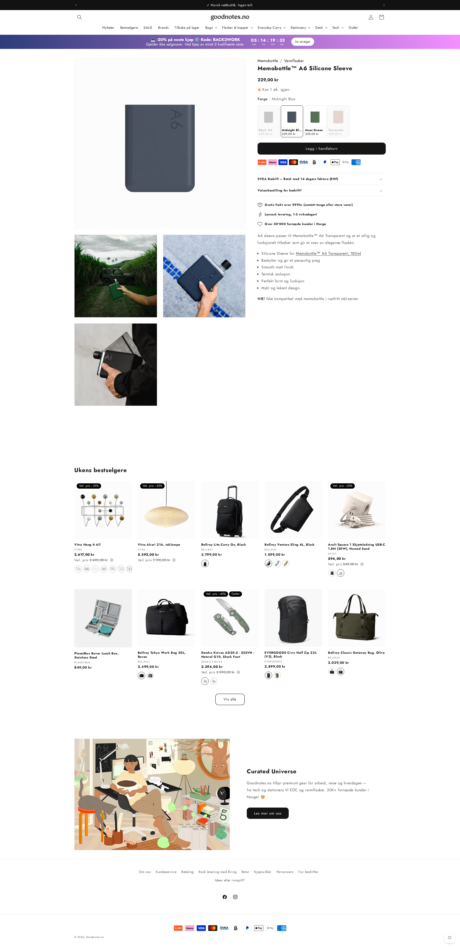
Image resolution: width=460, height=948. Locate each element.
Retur (245, 871)
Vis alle (230, 699)
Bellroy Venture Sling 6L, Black (289, 545)
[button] (79, 17)
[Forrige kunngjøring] (76, 5)
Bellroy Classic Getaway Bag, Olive (356, 653)
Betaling (187, 871)
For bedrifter (308, 871)
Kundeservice (166, 871)
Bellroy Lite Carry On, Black (223, 545)
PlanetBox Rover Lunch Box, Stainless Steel (96, 656)
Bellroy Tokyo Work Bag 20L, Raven (162, 655)
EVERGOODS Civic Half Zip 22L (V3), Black (290, 655)
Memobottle (268, 61)
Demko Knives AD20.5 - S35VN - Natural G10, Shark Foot (227, 655)
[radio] (269, 121)
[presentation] (129, 569)
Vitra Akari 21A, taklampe (159, 545)
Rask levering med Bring (217, 871)
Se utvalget (302, 42)
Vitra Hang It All (87, 545)
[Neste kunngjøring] (384, 5)
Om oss (145, 871)
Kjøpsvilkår (262, 871)
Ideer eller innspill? (230, 880)
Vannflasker (294, 61)
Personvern (285, 871)
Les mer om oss (268, 813)
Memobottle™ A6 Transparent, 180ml (328, 253)
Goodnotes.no (95, 937)
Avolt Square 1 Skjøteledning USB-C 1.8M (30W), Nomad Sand (356, 547)
